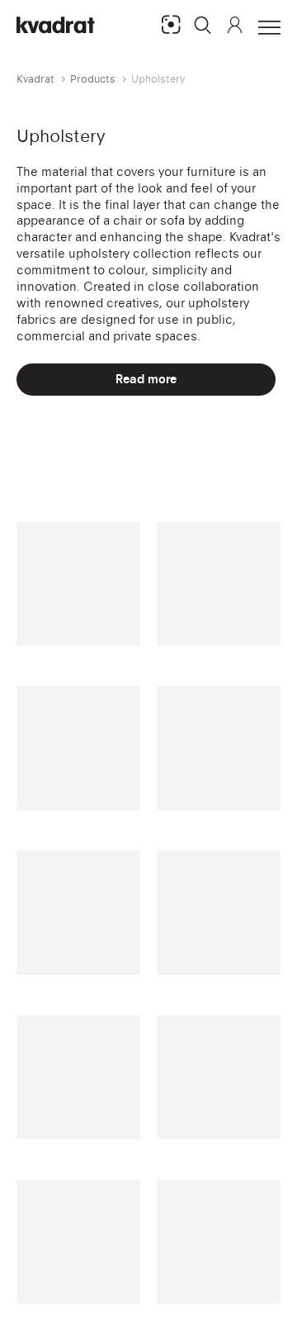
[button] (203, 25)
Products (93, 79)
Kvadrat (35, 79)
